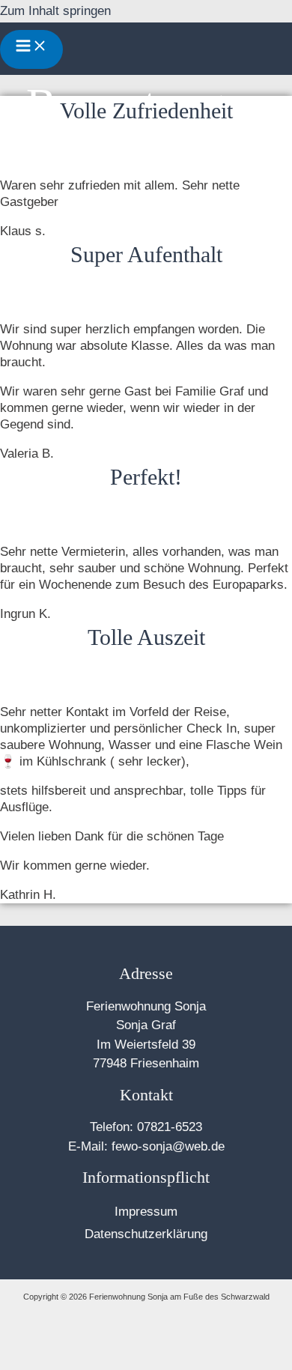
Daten (101, 1234)
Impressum (146, 1211)
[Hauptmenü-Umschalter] (31, 49)
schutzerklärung (162, 1234)
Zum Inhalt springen (55, 11)
